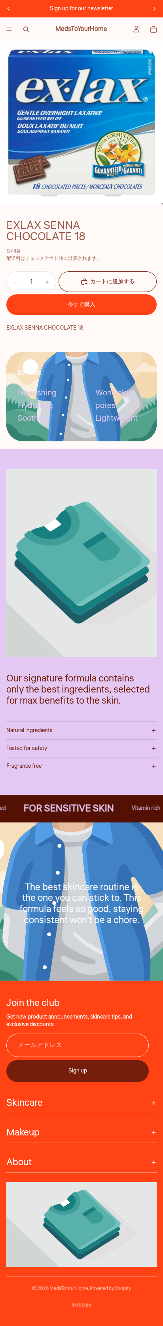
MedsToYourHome (68, 1288)
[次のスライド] (154, 8)
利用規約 (81, 1305)
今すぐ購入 (81, 305)
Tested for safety (26, 748)
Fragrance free (24, 766)
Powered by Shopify (110, 1288)
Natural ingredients (29, 731)
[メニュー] (9, 29)
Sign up (77, 1071)
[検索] (26, 29)
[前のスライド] (8, 8)
